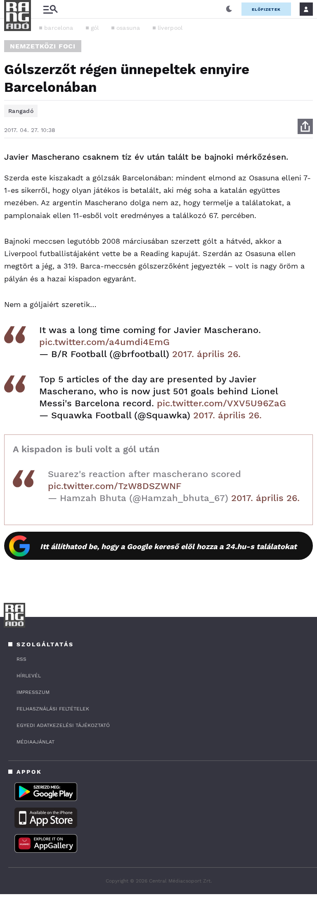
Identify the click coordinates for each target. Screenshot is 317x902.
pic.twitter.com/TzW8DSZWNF (114, 486)
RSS (21, 659)
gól (95, 27)
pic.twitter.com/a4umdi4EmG (104, 342)
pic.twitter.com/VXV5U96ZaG (221, 403)
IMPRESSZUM (33, 692)
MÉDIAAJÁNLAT (35, 742)
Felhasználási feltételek (53, 709)
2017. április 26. (206, 354)
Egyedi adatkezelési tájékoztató (63, 725)
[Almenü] (50, 9)
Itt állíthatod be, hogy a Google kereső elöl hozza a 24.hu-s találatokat (168, 546)
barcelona (58, 27)
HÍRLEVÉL (29, 676)
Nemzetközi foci (43, 46)
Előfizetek (266, 9)
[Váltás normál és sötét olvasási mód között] (229, 9)
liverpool (170, 27)
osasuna (128, 27)
